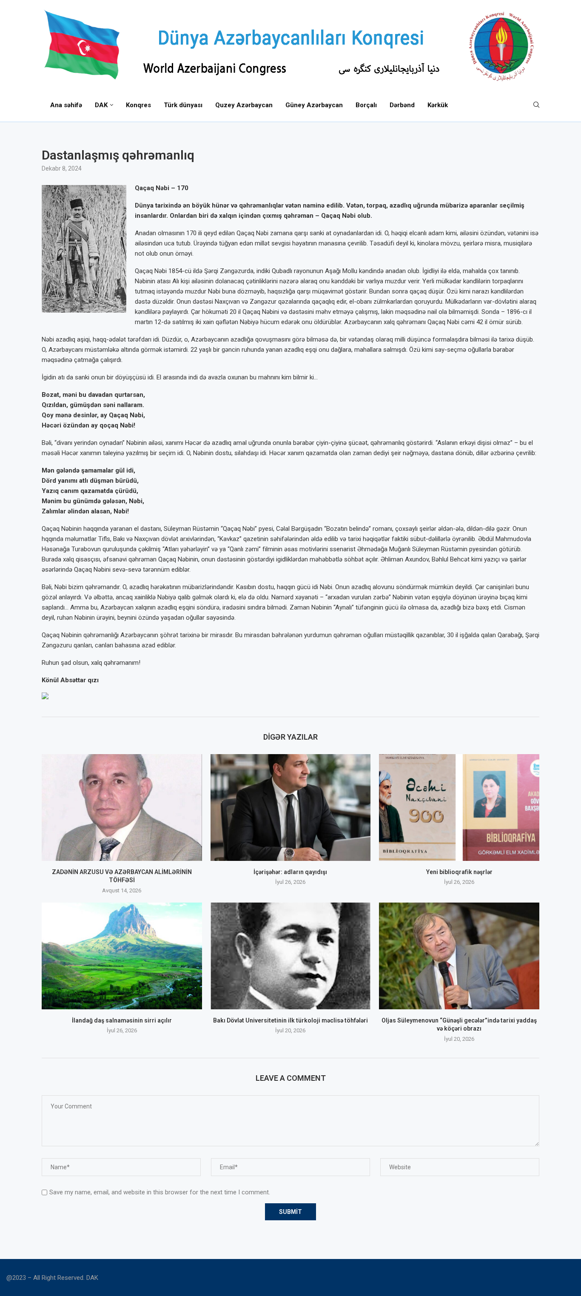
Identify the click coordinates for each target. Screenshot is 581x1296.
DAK (101, 105)
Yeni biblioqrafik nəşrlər (459, 872)
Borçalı (366, 105)
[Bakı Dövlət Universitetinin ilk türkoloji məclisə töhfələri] (291, 956)
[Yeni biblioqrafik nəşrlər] (459, 807)
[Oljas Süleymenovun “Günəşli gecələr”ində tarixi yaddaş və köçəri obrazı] (459, 956)
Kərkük (437, 105)
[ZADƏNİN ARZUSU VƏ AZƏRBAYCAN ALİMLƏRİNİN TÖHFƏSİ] (122, 807)
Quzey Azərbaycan (244, 105)
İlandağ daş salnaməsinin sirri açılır (122, 1020)
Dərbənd (402, 105)
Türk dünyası (183, 105)
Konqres (138, 105)
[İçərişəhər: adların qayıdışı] (291, 807)
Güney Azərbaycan (314, 105)
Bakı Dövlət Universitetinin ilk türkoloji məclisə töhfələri (290, 1020)
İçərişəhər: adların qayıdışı (290, 872)
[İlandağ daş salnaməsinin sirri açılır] (122, 956)
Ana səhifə (66, 105)
